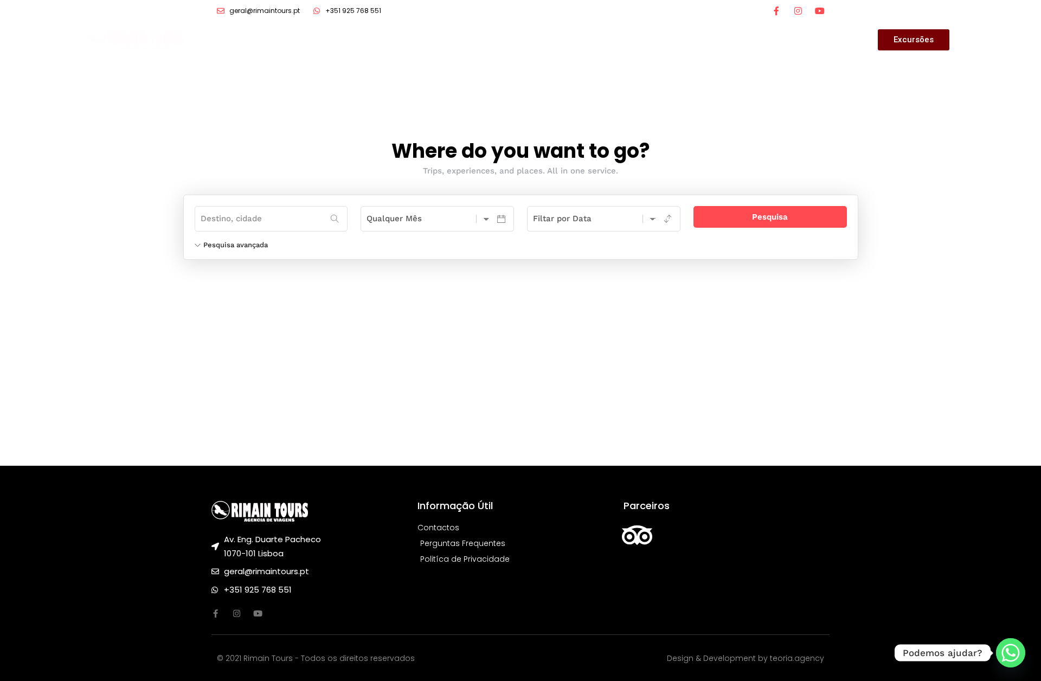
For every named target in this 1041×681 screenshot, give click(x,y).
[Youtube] (258, 613)
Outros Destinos (721, 39)
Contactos (798, 39)
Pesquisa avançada (235, 245)
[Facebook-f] (776, 11)
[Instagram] (798, 11)
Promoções (644, 39)
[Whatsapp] (1010, 652)
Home (587, 39)
